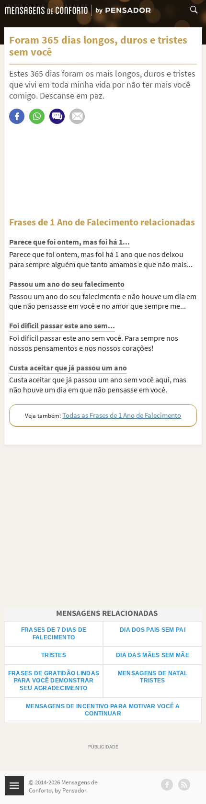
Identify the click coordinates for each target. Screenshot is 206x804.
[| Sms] (57, 116)
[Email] (77, 116)
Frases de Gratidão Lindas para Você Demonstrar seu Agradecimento (54, 681)
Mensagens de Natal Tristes (152, 677)
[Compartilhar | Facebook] (16, 116)
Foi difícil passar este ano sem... (62, 325)
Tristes (53, 655)
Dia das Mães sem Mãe (152, 655)
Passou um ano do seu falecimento (67, 284)
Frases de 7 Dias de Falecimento (54, 633)
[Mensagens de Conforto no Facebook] (167, 785)
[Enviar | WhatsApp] (37, 116)
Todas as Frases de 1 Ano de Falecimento (121, 415)
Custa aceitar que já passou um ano (68, 367)
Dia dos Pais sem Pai (152, 629)
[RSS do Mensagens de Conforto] (184, 785)
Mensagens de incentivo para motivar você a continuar (103, 710)
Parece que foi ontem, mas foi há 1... (69, 241)
